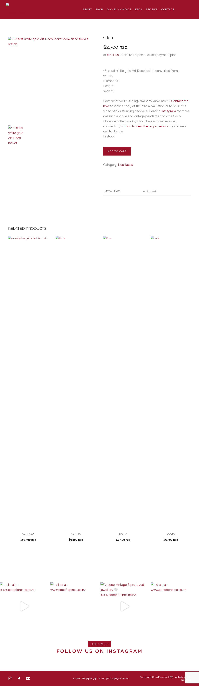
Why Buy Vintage (119, 9)
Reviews (151, 9)
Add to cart (117, 151)
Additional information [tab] (119, 178)
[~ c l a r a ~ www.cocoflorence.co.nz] (74, 606)
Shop (99, 9)
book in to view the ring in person (144, 126)
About (87, 9)
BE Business (186, 678)
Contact (168, 9)
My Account (122, 678)
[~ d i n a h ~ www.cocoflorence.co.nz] (24, 606)
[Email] (28, 678)
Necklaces (125, 165)
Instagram (168, 111)
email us (113, 55)
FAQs (138, 9)
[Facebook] (19, 678)
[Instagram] (10, 678)
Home (76, 678)
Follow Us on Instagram (100, 651)
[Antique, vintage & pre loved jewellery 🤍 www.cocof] (124, 606)
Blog (92, 678)
